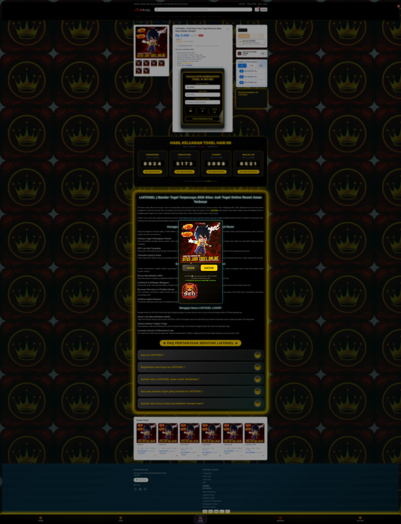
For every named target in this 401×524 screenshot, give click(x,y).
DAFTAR (209, 268)
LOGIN (191, 268)
